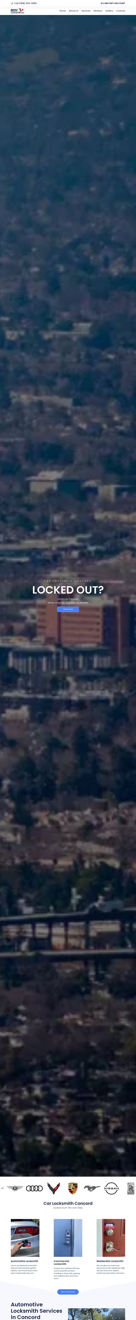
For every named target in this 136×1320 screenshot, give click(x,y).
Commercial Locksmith (61, 1263)
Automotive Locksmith (24, 1261)
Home (62, 10)
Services (86, 10)
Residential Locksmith (110, 1261)
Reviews (98, 10)
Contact (120, 10)
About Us (73, 10)
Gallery (109, 10)
